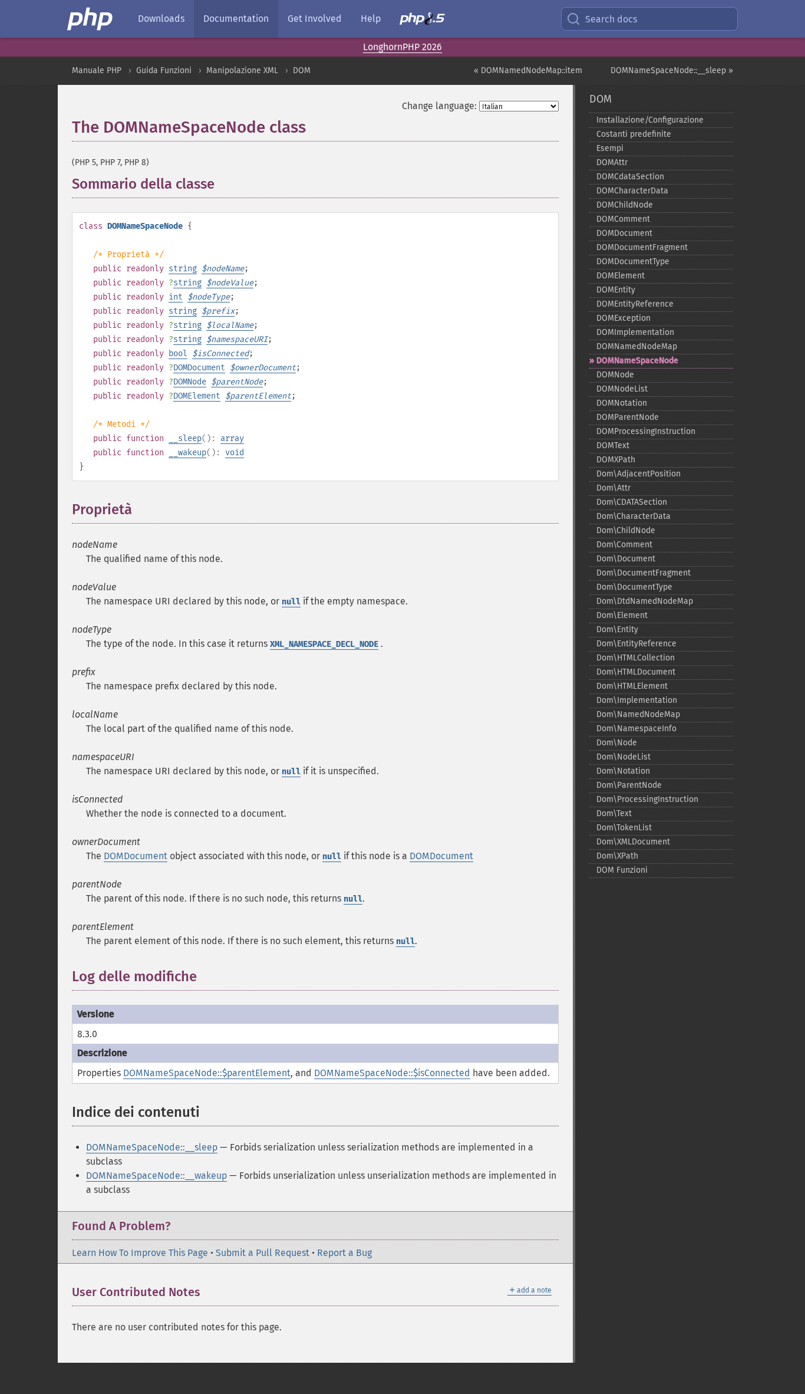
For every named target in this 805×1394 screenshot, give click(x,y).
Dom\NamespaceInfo (636, 729)
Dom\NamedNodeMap (638, 714)
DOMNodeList (622, 389)
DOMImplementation (635, 332)
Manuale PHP (96, 70)
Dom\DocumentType (634, 587)
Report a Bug (344, 1252)
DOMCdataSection (630, 177)
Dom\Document (625, 559)
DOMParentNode (627, 417)
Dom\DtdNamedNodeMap (644, 601)
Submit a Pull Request (262, 1252)
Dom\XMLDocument (633, 842)
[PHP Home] (90, 19)
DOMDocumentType (632, 262)
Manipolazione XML (242, 70)
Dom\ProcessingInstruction (647, 799)
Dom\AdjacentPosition (638, 474)
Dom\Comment (624, 545)
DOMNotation (621, 403)
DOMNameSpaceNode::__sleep (151, 1147)
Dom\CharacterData (633, 516)
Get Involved (315, 18)
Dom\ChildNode (625, 530)
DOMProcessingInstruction (645, 431)
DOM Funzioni (622, 870)
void (234, 453)
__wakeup (187, 453)
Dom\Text (614, 813)
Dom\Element (622, 615)
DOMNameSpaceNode (637, 361)
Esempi (609, 148)
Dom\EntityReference (636, 644)
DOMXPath (615, 460)
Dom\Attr (613, 488)
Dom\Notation (623, 771)
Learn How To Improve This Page (140, 1252)
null (291, 602)
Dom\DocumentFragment (643, 573)
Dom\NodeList (623, 757)
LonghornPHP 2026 (402, 46)
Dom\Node (616, 743)
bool (178, 353)
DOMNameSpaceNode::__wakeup (156, 1175)
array (232, 438)
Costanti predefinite (633, 134)
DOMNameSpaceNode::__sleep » (672, 70)
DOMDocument (199, 368)
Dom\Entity (617, 629)
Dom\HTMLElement (632, 686)
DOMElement (196, 396)
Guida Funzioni (164, 70)
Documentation (236, 18)
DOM (302, 70)
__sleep (185, 438)
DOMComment (623, 219)
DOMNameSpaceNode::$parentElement (207, 1073)
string (183, 269)
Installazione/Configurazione (650, 120)
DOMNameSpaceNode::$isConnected (392, 1073)
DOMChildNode (624, 205)
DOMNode (189, 382)
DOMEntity (615, 290)
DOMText (612, 445)
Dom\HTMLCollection (635, 658)
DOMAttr (612, 162)
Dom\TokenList (624, 828)
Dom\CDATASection (631, 502)
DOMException (623, 318)
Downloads (161, 18)
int (176, 297)
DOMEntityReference (635, 304)
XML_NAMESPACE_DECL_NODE (324, 644)
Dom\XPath (617, 856)
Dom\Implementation (636, 700)
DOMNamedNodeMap (636, 346)
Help (371, 18)
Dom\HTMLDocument (635, 672)
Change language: (439, 105)
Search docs (611, 19)
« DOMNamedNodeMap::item (528, 70)
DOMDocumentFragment (642, 247)
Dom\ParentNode (629, 785)
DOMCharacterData (632, 191)
